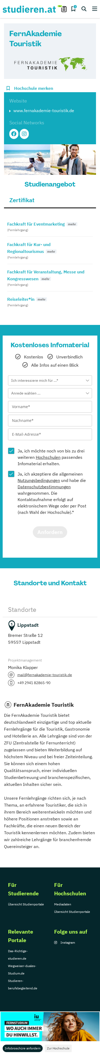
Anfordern (50, 532)
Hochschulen (48, 457)
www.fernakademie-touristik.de (43, 110)
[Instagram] (24, 134)
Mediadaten (62, 904)
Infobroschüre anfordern (23, 1048)
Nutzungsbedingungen (39, 480)
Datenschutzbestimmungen (44, 486)
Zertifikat (21, 200)
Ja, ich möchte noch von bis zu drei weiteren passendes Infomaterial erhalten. (51, 457)
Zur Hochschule (58, 1048)
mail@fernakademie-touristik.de (44, 674)
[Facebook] (13, 134)
